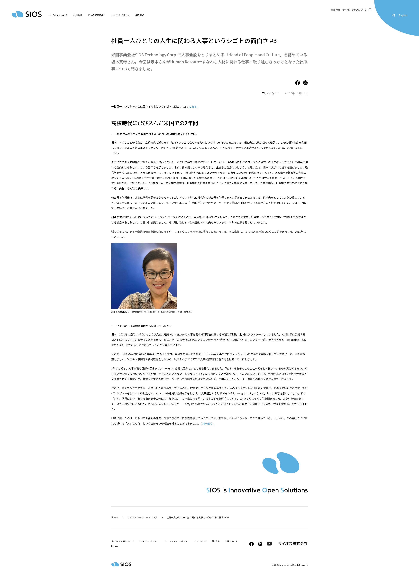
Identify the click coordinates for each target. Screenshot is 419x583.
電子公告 (216, 541)
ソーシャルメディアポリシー (176, 541)
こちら (193, 106)
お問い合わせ (231, 541)
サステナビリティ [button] (120, 15)
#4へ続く (207, 423)
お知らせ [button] (77, 15)
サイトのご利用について (122, 541)
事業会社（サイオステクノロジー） (349, 9)
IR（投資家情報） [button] (97, 15)
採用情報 (139, 15)
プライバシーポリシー (148, 541)
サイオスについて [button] (58, 15)
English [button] (403, 15)
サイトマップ (200, 541)
